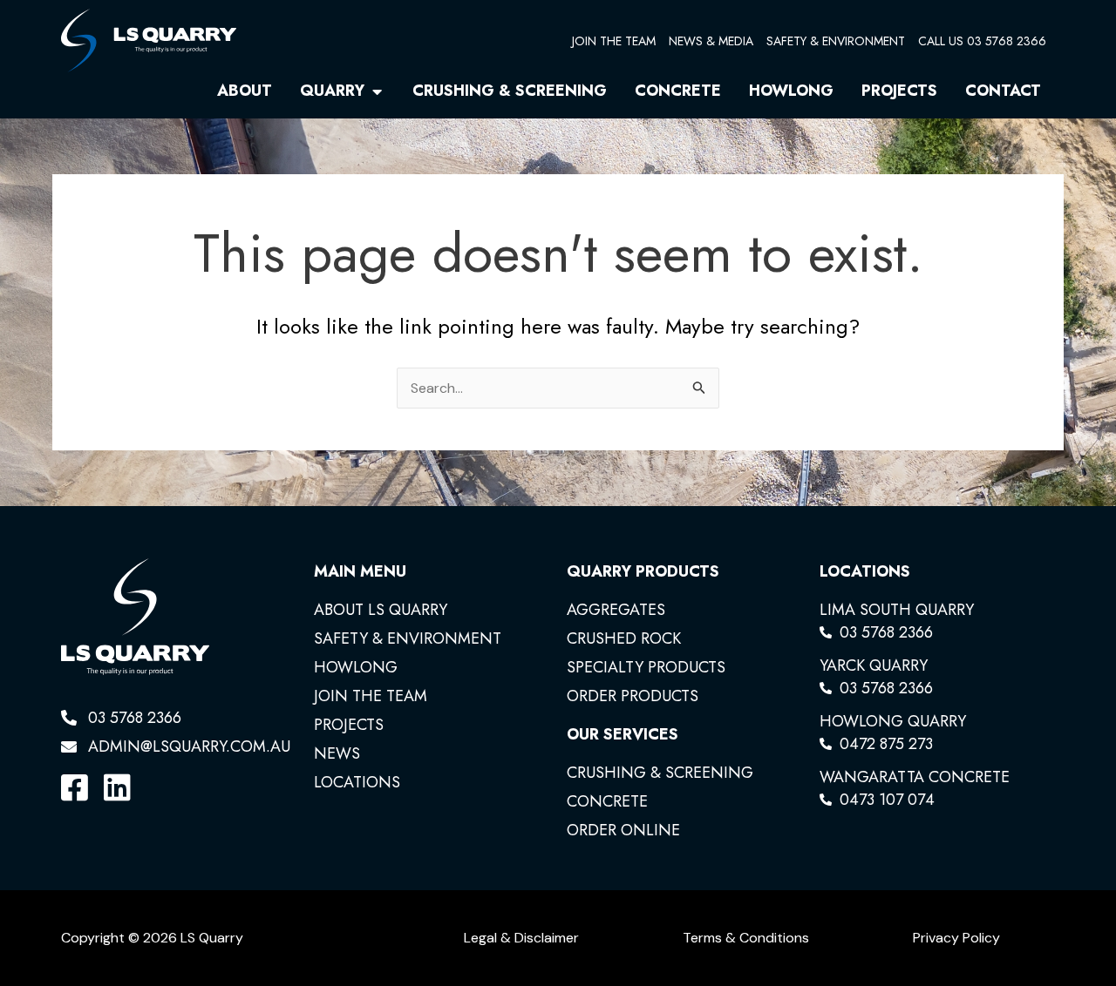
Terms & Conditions (746, 938)
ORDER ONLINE (623, 830)
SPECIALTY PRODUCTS (646, 667)
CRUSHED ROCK (624, 638)
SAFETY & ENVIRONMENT (835, 41)
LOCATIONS (357, 782)
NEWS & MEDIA (711, 41)
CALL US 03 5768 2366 (982, 41)
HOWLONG (356, 667)
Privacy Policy (956, 938)
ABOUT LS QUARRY (380, 610)
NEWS (337, 753)
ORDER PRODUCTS (632, 696)
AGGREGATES (616, 610)
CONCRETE (607, 801)
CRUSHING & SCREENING (660, 772)
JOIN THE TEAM (614, 41)
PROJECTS (349, 725)
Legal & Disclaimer (521, 938)
